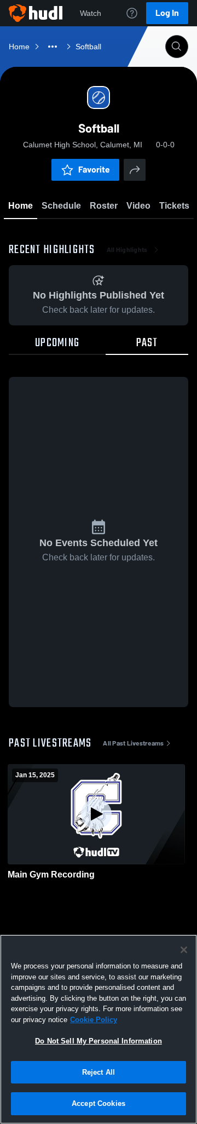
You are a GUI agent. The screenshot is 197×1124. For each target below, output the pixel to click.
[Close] (184, 950)
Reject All (98, 1072)
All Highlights (127, 249)
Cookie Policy (93, 1020)
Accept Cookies (98, 1103)
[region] (98, 1029)
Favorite (94, 169)
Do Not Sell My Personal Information (98, 1041)
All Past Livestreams (133, 743)
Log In (167, 12)
